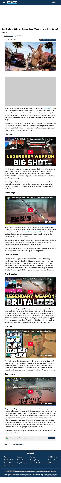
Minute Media (11, 470)
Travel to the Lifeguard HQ (33, 232)
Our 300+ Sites (52, 457)
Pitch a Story (21, 460)
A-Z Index (51, 463)
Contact (32, 457)
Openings (20, 457)
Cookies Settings (9, 466)
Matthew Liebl (8, 36)
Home (6, 444)
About (6, 457)
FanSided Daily (8, 460)
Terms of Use (52, 460)
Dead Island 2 (48, 108)
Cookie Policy (8, 463)
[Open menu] (4, 2)
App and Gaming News (17, 444)
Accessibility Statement (37, 463)
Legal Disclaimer (22, 463)
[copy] (14, 40)
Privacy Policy (34, 460)
